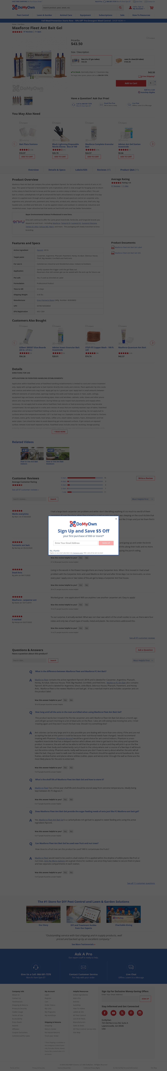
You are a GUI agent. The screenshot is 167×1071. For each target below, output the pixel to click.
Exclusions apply (78, 553)
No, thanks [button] (54, 550)
